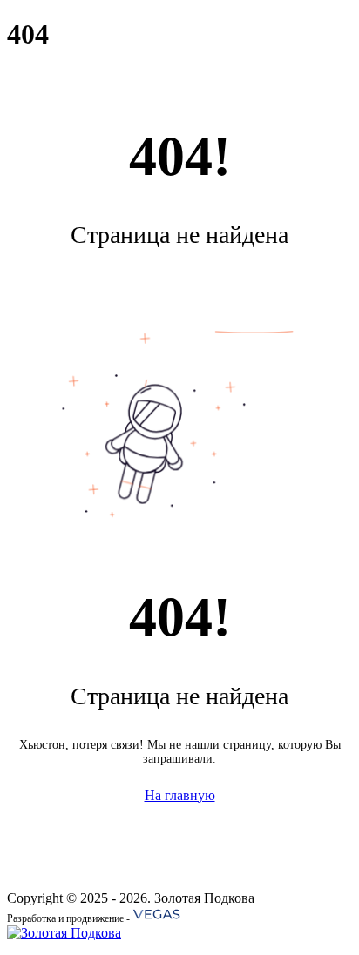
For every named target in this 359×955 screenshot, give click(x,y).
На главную (180, 795)
